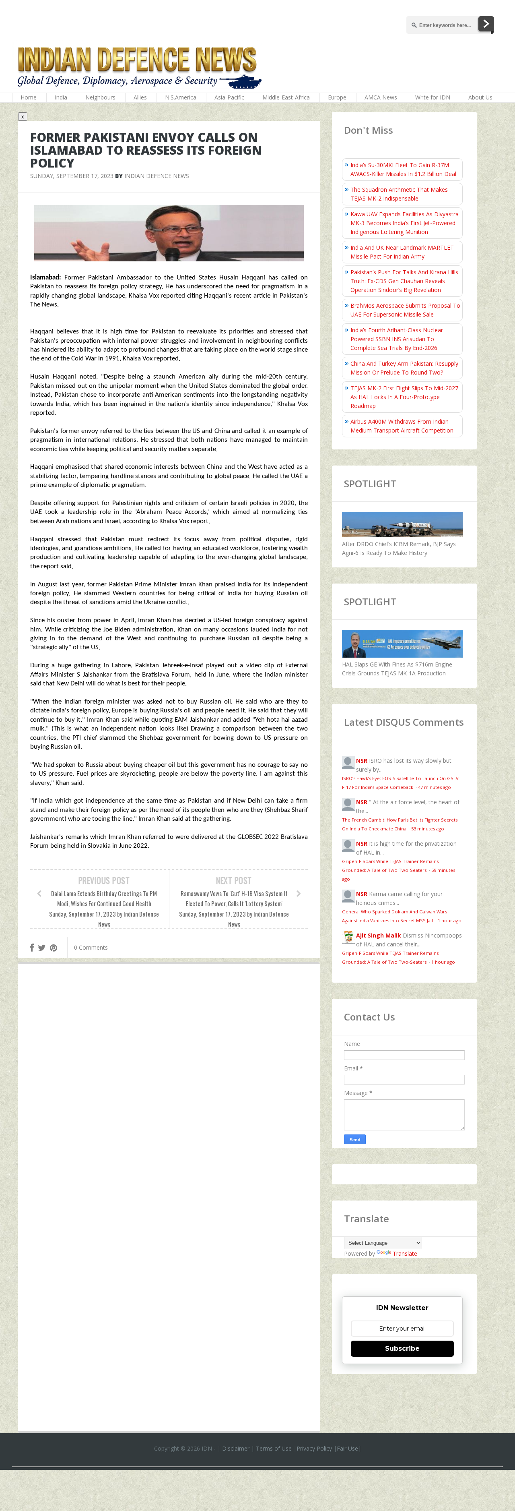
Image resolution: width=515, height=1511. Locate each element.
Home (29, 97)
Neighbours (100, 97)
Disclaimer (235, 1448)
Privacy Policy (314, 1448)
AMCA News (381, 97)
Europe (337, 97)
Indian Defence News (156, 176)
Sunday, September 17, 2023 (71, 176)
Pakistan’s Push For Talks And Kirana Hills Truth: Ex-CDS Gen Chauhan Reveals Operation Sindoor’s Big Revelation (404, 281)
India (61, 97)
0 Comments (91, 947)
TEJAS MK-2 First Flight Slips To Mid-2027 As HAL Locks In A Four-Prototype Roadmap (404, 397)
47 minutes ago (434, 787)
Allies (140, 97)
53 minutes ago (427, 829)
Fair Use (347, 1448)
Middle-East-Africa (286, 97)
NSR (361, 760)
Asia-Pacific (229, 97)
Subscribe (402, 1348)
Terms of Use (274, 1448)
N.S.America (180, 97)
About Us (480, 97)
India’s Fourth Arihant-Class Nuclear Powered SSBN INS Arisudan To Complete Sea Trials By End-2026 (396, 339)
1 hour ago (449, 920)
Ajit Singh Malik (378, 935)
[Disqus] (169, 1087)
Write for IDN (432, 97)
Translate (405, 1253)
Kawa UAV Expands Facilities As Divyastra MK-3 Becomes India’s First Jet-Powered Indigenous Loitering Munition (404, 223)
